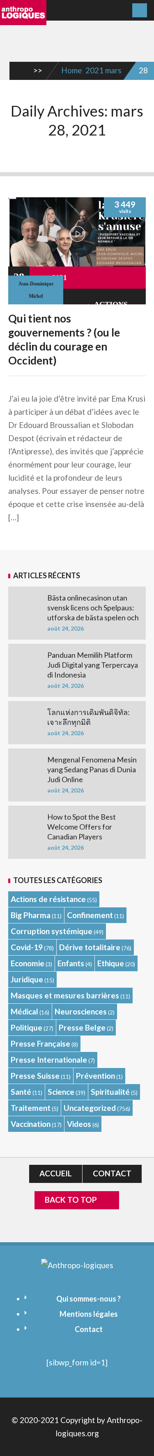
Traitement (31, 1107)
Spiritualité (110, 1091)
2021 (94, 70)
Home (71, 70)
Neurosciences (81, 1011)
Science (61, 1091)
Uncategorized (90, 1107)
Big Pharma (31, 915)
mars (113, 70)
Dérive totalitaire (89, 947)
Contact (112, 1173)
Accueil (55, 1173)
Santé (21, 1091)
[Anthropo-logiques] (23, 19)
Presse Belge (82, 1027)
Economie (27, 963)
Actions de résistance (48, 899)
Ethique (110, 963)
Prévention (95, 1075)
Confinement (90, 915)
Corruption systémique (51, 931)
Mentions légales (89, 1313)
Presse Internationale (49, 1059)
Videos (79, 1124)
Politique (26, 1027)
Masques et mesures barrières (65, 995)
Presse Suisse (35, 1075)
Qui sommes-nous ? (88, 1298)
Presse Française (40, 1043)
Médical (24, 1011)
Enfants (70, 963)
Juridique (27, 979)
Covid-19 (27, 947)
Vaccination (31, 1124)
